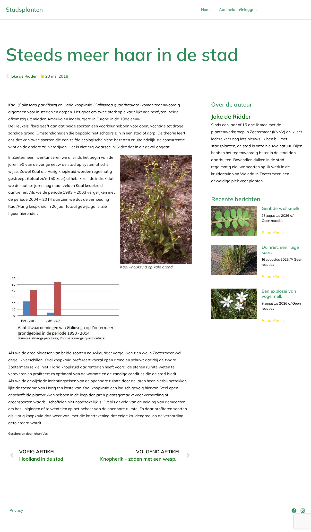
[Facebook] (294, 510)
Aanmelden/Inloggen (238, 9)
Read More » (273, 232)
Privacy (16, 510)
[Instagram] (302, 510)
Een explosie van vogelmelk (279, 293)
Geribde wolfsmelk (280, 208)
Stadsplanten (24, 9)
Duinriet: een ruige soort (280, 249)
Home (206, 9)
